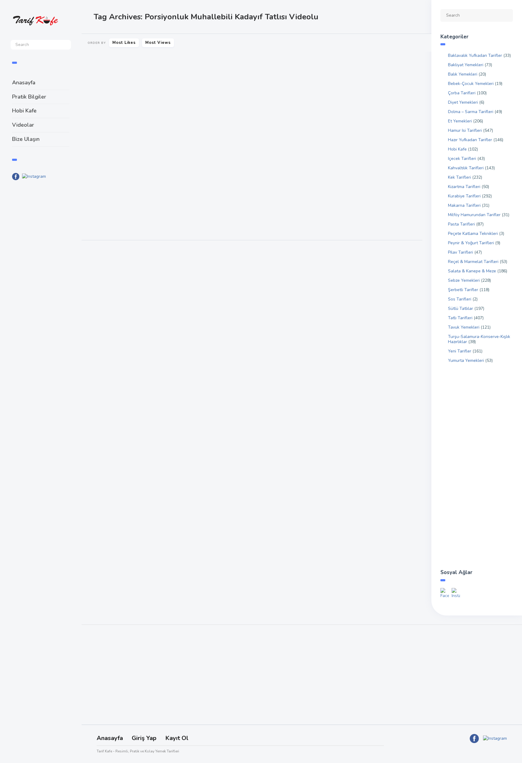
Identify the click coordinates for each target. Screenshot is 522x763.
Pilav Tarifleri (460, 252)
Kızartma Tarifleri (464, 187)
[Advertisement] (40, 284)
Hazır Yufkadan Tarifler (470, 140)
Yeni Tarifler (459, 351)
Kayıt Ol (176, 738)
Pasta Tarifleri (461, 224)
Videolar (23, 124)
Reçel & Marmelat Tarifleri (473, 262)
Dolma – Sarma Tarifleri (470, 112)
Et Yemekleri (460, 121)
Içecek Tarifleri (462, 158)
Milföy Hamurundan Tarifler (474, 215)
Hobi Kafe (24, 110)
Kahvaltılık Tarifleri (466, 168)
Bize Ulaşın (26, 139)
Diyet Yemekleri (463, 102)
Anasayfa (23, 82)
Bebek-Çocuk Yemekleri (471, 83)
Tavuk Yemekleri (463, 327)
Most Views (158, 42)
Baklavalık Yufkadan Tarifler (475, 55)
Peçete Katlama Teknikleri (473, 233)
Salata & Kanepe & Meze (472, 271)
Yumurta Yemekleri (466, 360)
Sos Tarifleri (459, 299)
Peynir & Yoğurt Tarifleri (471, 243)
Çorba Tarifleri (461, 93)
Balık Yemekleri (462, 74)
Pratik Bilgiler (29, 96)
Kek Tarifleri (459, 177)
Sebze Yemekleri (464, 280)
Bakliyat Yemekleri (465, 65)
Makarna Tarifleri (464, 205)
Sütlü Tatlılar (102, 167)
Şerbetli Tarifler (463, 290)
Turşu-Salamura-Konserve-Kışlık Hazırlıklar (479, 339)
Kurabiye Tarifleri (464, 196)
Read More (100, 200)
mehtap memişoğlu (151, 219)
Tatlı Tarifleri (129, 167)
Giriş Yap (144, 738)
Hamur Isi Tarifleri (465, 130)
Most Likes (124, 42)
